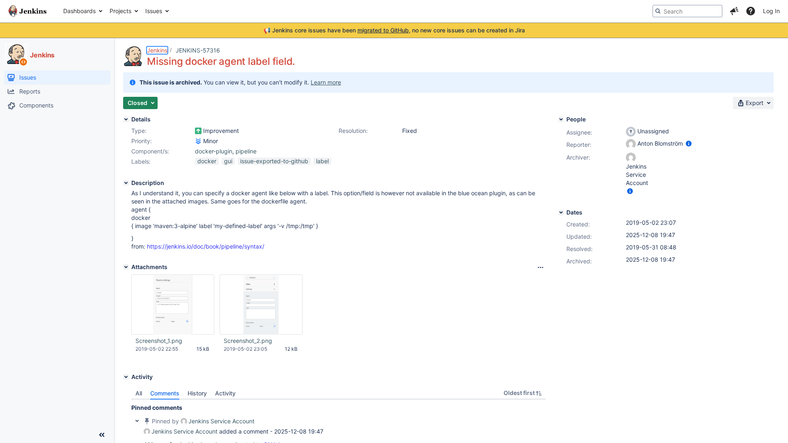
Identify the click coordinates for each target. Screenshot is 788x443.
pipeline (246, 151)
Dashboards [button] (79, 10)
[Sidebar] (101, 435)
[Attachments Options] (540, 267)
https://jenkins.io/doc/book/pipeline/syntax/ (205, 246)
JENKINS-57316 (198, 50)
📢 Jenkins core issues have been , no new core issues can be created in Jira (394, 30)
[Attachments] (126, 267)
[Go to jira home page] (27, 11)
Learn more (326, 82)
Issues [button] (153, 10)
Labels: (141, 161)
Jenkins (157, 50)
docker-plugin (213, 151)
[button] (734, 11)
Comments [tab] (164, 393)
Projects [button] (120, 10)
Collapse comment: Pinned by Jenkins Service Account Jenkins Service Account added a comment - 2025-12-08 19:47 (137, 421)
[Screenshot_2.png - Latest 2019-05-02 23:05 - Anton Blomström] (261, 305)
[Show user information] (688, 143)
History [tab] (197, 393)
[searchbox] (687, 11)
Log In (771, 10)
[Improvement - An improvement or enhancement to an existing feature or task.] (198, 131)
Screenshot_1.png (158, 340)
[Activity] (126, 377)
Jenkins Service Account (221, 421)
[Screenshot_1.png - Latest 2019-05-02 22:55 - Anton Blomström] (172, 305)
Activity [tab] (225, 393)
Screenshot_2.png (248, 340)
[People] (561, 119)
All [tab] (138, 393)
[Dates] (561, 212)
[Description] (126, 183)
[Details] (126, 119)
